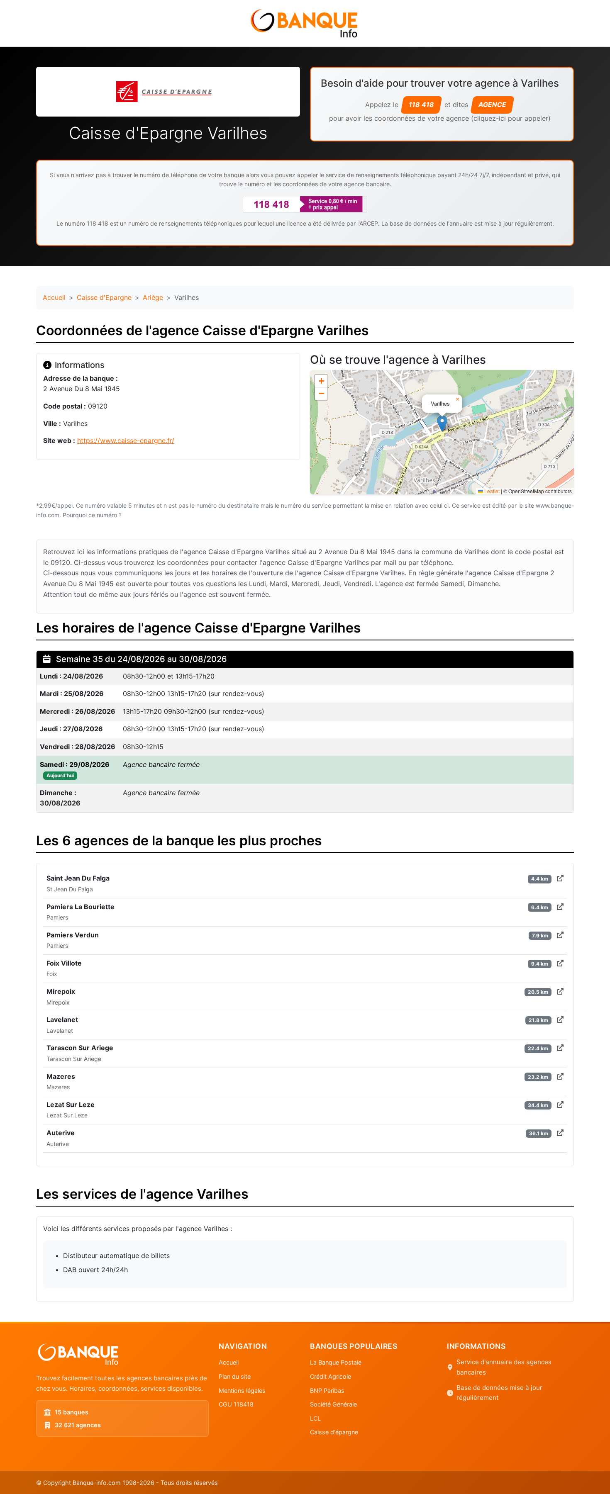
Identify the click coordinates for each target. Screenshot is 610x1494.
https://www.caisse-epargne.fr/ (125, 440)
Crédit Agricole (330, 1376)
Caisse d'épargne (334, 1432)
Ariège (153, 297)
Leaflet (491, 490)
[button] (442, 423)
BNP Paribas (327, 1390)
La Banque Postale (335, 1362)
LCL (315, 1418)
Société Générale (333, 1404)
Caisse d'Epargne (104, 297)
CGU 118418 (236, 1404)
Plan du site (235, 1376)
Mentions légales (242, 1390)
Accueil (54, 297)
